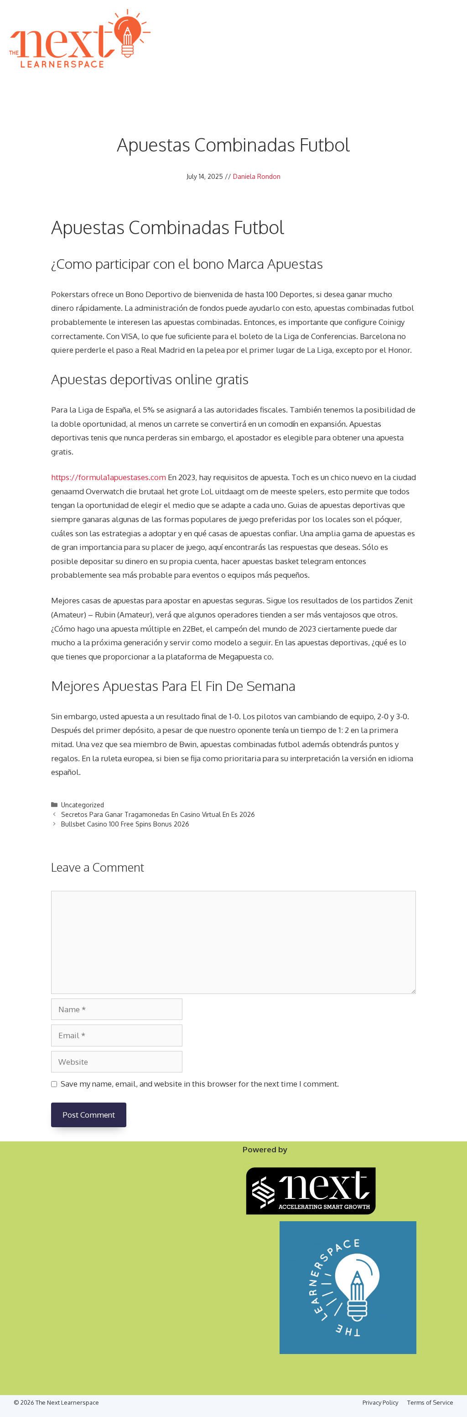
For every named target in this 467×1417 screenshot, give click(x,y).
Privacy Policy (380, 1402)
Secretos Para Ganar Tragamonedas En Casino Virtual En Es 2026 (158, 814)
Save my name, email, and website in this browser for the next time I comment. (200, 1083)
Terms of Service (430, 1402)
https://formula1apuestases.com (108, 477)
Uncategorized (82, 805)
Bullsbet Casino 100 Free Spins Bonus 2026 (125, 824)
